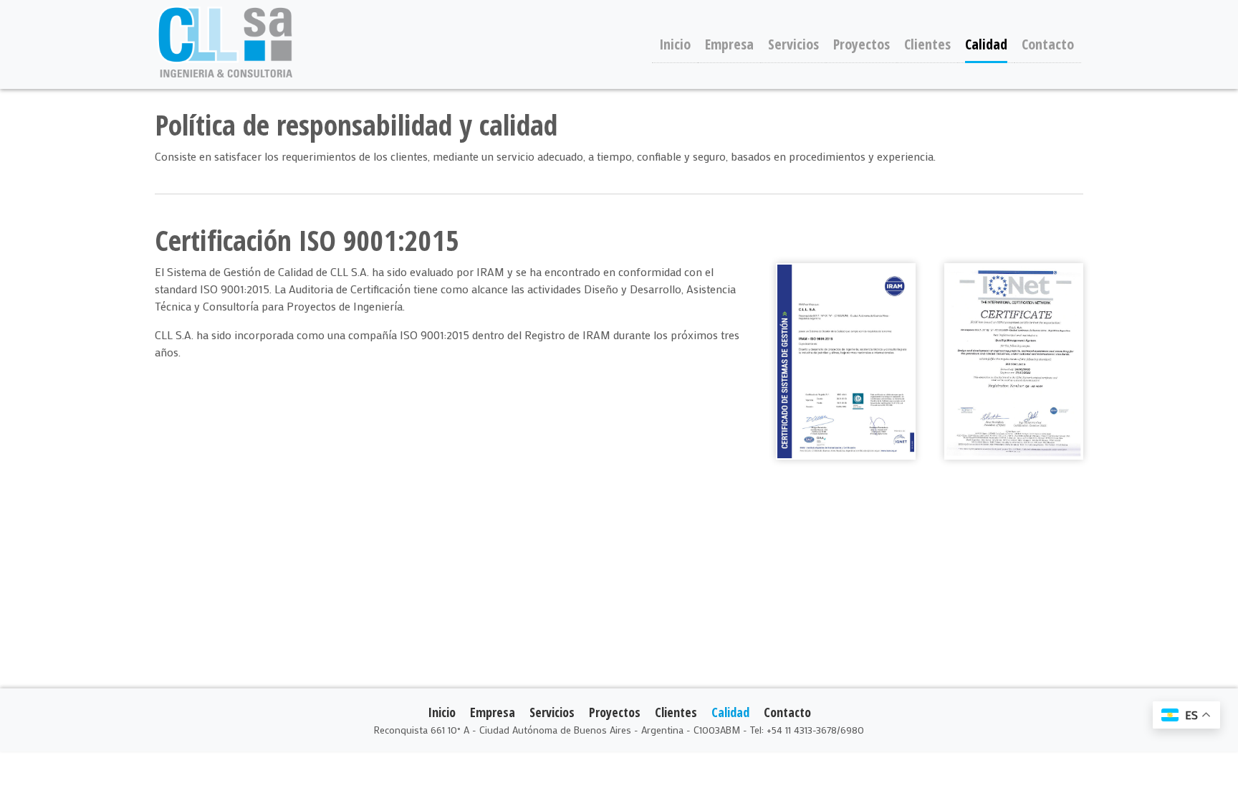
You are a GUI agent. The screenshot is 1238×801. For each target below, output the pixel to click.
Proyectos (861, 44)
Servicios (793, 44)
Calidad (986, 44)
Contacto (1048, 44)
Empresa (729, 44)
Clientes (927, 44)
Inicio (675, 44)
